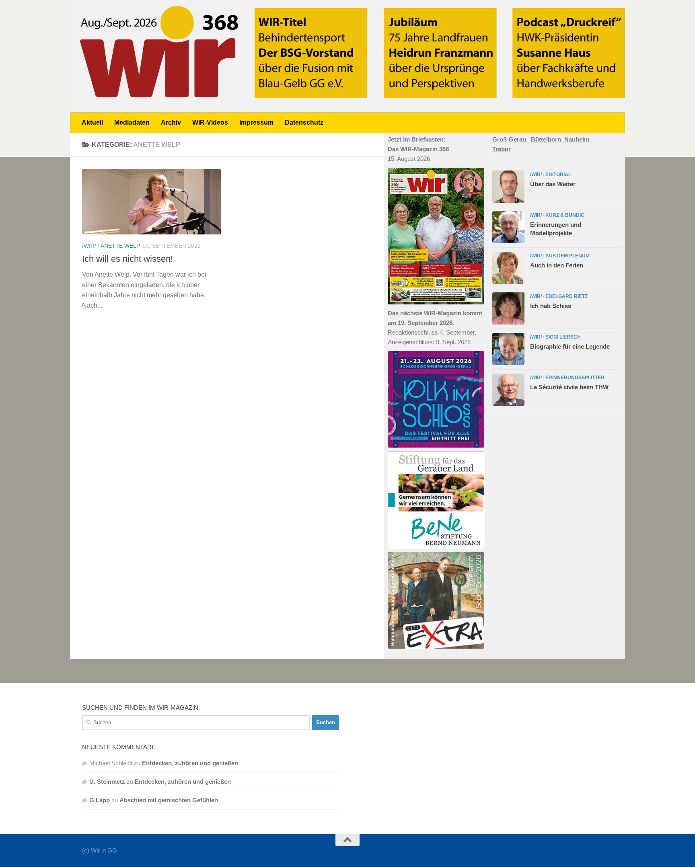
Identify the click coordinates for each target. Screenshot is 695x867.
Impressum (256, 122)
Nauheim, (577, 139)
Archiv (171, 122)
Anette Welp (120, 245)
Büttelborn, (547, 139)
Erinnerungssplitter (575, 377)
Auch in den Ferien (556, 265)
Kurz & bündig (564, 215)
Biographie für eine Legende (570, 346)
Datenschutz (304, 122)
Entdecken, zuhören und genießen (190, 763)
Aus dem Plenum (567, 256)
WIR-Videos (210, 122)
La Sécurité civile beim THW (569, 387)
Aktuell (92, 122)
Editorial (558, 174)
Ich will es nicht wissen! (127, 259)
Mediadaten (132, 122)
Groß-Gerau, (511, 139)
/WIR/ (89, 245)
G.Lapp (99, 800)
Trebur (501, 149)
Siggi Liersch (563, 337)
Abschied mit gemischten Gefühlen (168, 800)
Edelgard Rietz (566, 296)
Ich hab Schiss (550, 305)
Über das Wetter (553, 184)
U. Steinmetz (107, 781)
